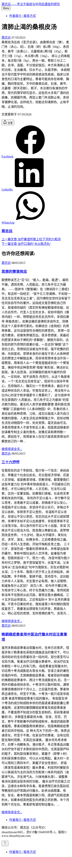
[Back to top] (5, 843)
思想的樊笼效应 (14, 271)
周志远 (6, 37)
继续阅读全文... (12, 449)
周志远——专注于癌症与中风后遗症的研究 (31, 4)
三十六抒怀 (11, 462)
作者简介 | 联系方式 (22, 15)
